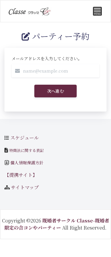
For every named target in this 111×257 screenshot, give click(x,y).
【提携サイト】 (20, 174)
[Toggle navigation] (97, 11)
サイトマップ (25, 187)
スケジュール (24, 137)
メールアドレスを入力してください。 (47, 58)
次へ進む (55, 91)
